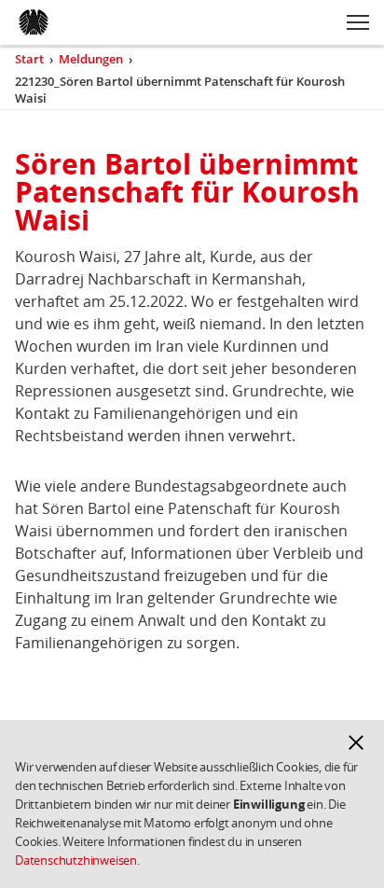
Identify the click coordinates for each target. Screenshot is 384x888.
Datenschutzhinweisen (76, 860)
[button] (356, 742)
